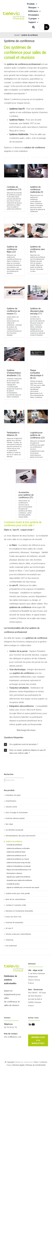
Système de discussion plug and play (18, 862)
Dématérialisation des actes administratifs (20, 836)
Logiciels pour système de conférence (18, 877)
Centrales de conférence (14, 845)
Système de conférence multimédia (18, 848)
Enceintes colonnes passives (15, 818)
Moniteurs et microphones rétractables (19, 911)
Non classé (9, 824)
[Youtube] (33, 1025)
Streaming (9, 940)
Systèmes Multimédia (18, 134)
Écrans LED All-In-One (13, 917)
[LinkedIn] (29, 1025)
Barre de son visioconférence (15, 899)
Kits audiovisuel (11, 946)
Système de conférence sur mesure (18, 859)
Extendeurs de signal (13, 795)
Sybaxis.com (28, 1062)
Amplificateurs (11, 801)
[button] (33, 27)
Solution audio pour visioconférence (18, 934)
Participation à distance (14, 873)
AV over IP (9, 928)
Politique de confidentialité (35, 1065)
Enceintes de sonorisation (14, 922)
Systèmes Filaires (16, 120)
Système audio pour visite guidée (18, 893)
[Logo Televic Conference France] (14, 13)
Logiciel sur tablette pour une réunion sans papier (23, 887)
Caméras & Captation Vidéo (16, 905)
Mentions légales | (19, 1065)
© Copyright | (14, 1062)
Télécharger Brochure (26, 730)
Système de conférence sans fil (16, 855)
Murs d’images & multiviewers (17, 813)
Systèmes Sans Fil (17, 109)
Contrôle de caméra (13, 884)
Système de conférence (14, 841)
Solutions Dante (11, 807)
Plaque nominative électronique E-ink (19, 870)
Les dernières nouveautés (14, 830)
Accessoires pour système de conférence (19, 880)
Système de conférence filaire (16, 852)
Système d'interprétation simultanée (19, 866)
